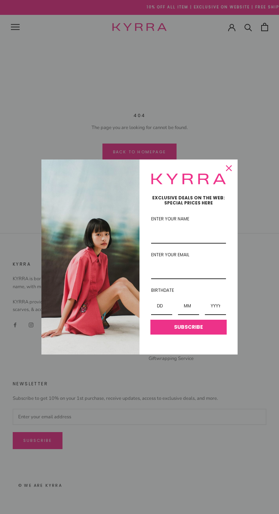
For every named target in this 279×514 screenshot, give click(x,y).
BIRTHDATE (162, 290)
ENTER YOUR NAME (170, 219)
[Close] (229, 168)
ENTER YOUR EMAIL (170, 255)
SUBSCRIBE (188, 327)
